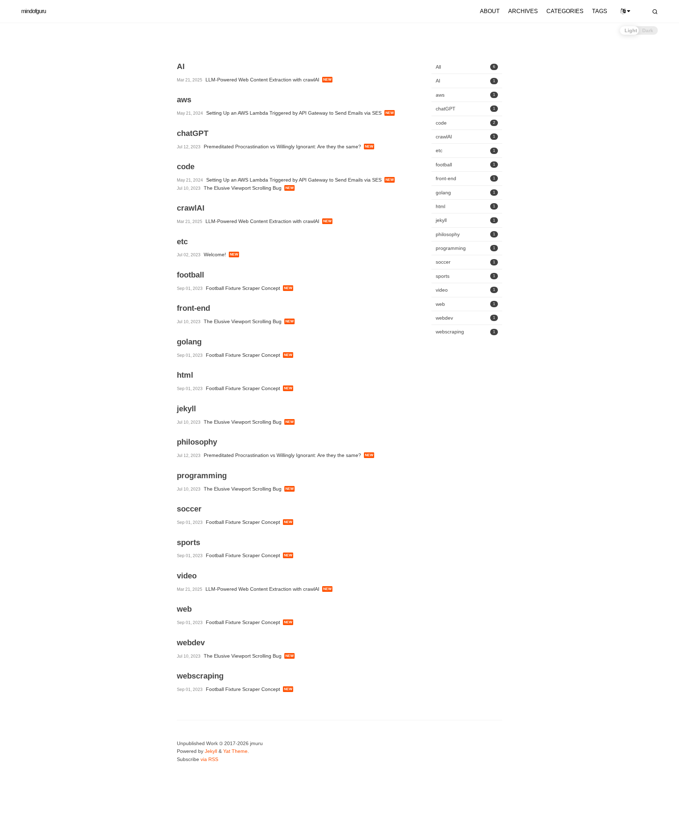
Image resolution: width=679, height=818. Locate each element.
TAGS (599, 11)
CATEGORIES (565, 11)
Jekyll (211, 751)
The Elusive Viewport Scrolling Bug (243, 188)
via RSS (209, 759)
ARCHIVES (523, 11)
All (465, 67)
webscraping (465, 331)
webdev (465, 318)
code (465, 122)
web (465, 304)
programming (465, 248)
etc (465, 150)
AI (465, 81)
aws (465, 95)
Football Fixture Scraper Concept (243, 288)
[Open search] (655, 12)
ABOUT (490, 11)
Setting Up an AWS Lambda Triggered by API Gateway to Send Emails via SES (294, 113)
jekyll (465, 220)
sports (465, 276)
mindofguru (33, 11)
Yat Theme (235, 751)
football (465, 164)
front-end (465, 178)
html (465, 206)
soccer (465, 262)
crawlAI (465, 136)
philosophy (465, 234)
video (465, 290)
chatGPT (465, 108)
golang (465, 192)
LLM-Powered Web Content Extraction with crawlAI (262, 79)
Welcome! (215, 254)
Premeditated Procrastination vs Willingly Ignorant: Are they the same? (282, 146)
